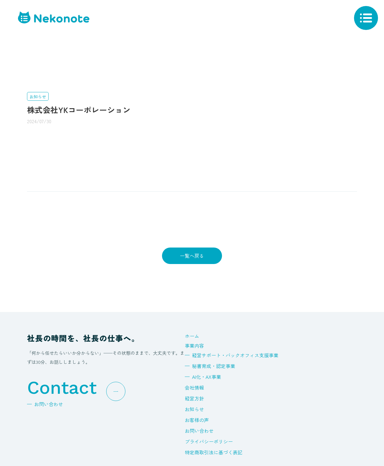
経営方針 (194, 398)
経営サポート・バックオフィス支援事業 (235, 355)
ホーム (192, 336)
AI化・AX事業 (206, 376)
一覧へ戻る (192, 255)
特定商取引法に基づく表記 (213, 452)
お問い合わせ (199, 430)
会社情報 (194, 387)
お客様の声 (197, 419)
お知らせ (194, 409)
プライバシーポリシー (209, 441)
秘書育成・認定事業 (213, 366)
